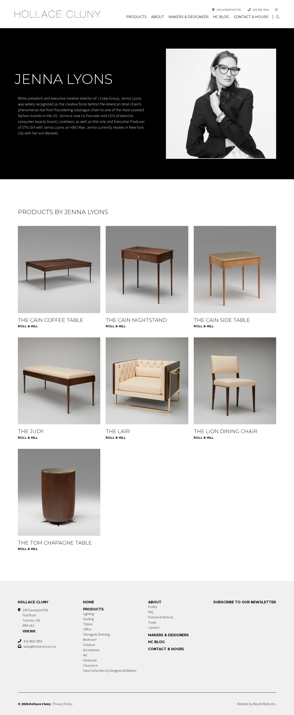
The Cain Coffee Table (50, 320)
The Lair (118, 431)
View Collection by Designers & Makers (109, 670)
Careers (153, 627)
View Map (29, 631)
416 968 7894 (260, 10)
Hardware (90, 660)
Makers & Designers (189, 17)
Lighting (88, 614)
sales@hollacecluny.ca (39, 646)
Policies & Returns (160, 617)
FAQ (150, 612)
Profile (152, 607)
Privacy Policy (63, 704)
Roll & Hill (28, 326)
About (157, 17)
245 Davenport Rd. (228, 10)
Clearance (90, 665)
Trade (152, 622)
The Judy (31, 431)
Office (87, 629)
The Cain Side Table (222, 320)
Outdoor (89, 644)
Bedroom (90, 639)
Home (88, 602)
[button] (277, 17)
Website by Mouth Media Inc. (256, 704)
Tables (88, 624)
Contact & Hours (251, 17)
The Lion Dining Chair (225, 431)
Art (85, 655)
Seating (88, 619)
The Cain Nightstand (136, 320)
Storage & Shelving (96, 634)
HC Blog (221, 17)
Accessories (91, 650)
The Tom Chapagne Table (55, 543)
